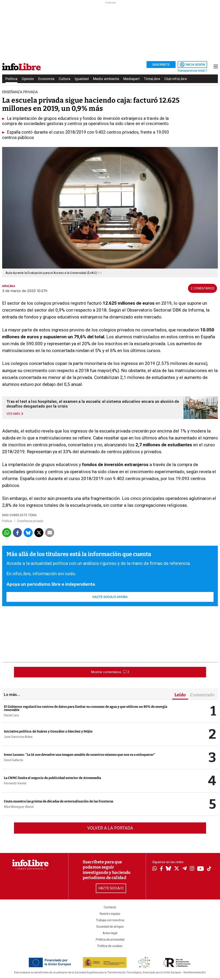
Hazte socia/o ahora (110, 597)
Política (11, 79)
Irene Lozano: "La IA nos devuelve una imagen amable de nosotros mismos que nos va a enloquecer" (79, 755)
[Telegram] (184, 869)
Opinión (28, 79)
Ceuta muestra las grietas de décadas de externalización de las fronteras (58, 801)
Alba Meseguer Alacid (19, 806)
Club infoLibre (175, 79)
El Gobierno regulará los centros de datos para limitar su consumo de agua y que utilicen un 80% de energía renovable (85, 708)
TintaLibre (152, 79)
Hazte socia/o (111, 888)
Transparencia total (191, 70)
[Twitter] (176, 869)
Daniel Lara (11, 715)
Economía (46, 79)
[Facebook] (161, 869)
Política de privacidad (110, 939)
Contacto (110, 907)
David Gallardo (13, 760)
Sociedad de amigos (110, 926)
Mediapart (131, 79)
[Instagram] (192, 869)
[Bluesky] (168, 869)
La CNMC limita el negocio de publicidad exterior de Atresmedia (52, 778)
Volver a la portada (110, 828)
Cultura (64, 79)
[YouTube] (200, 869)
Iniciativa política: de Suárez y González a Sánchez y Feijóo (48, 731)
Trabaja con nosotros (110, 920)
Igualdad (82, 79)
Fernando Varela (15, 783)
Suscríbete (161, 64)
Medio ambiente (106, 79)
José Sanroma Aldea (18, 737)
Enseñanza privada (30, 521)
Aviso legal (110, 933)
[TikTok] (209, 869)
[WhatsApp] (154, 869)
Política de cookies (110, 946)
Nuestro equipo (110, 913)
